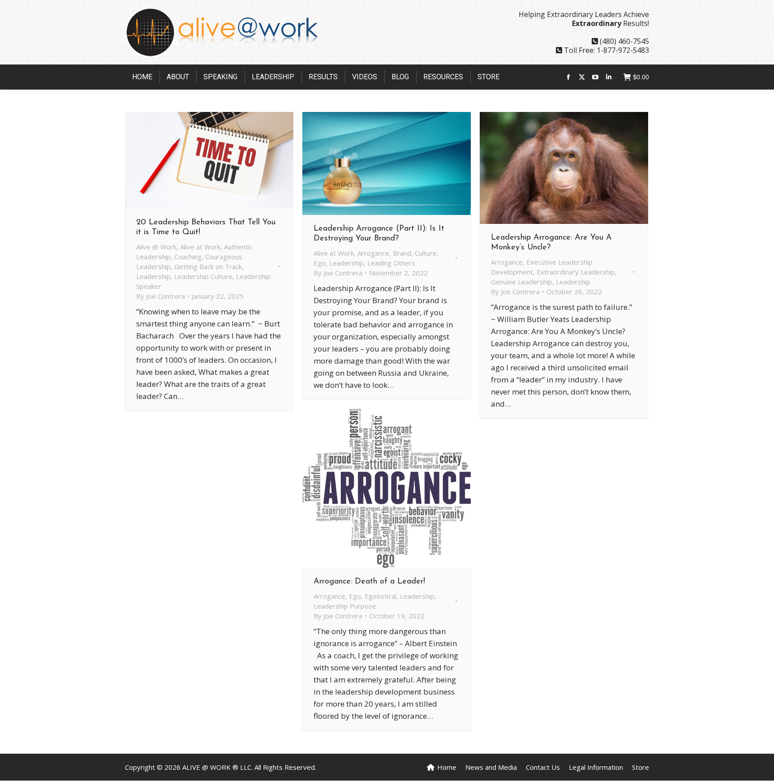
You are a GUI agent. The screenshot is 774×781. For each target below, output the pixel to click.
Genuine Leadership (521, 281)
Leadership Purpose (345, 605)
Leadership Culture (203, 276)
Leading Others (391, 262)
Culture (426, 253)
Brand (402, 253)
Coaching (188, 256)
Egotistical (380, 596)
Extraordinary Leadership (576, 271)
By (160, 296)
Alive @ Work (156, 246)
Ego (320, 262)
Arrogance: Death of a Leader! (369, 582)
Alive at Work (200, 246)
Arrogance (373, 253)
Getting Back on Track (208, 266)
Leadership (153, 276)
